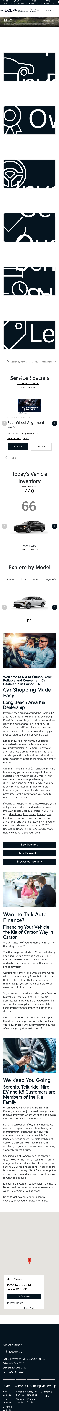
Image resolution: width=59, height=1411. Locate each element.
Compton (19, 818)
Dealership (48, 1386)
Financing (34, 1386)
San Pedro (44, 818)
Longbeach (29, 814)
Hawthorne (15, 814)
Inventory (9, 1386)
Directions (46, 1396)
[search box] (29, 360)
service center (40, 1156)
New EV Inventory (29, 853)
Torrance (31, 818)
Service (21, 1386)
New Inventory (29, 844)
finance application (23, 1004)
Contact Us (15, 1352)
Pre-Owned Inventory (29, 861)
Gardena (8, 818)
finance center (16, 973)
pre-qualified (32, 983)
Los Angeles (44, 814)
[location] (58, 2)
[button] (29, 1261)
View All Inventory (28, 486)
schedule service (25, 1200)
